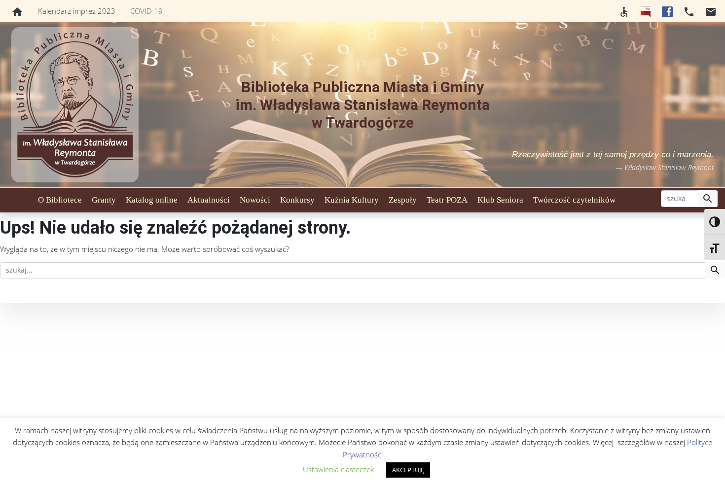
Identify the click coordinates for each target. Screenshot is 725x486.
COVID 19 (146, 11)
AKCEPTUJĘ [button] (408, 469)
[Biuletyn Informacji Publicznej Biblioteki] (645, 11)
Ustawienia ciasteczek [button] (338, 469)
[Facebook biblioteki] (667, 11)
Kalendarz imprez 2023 (76, 11)
